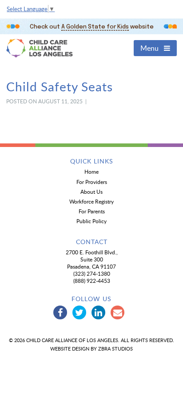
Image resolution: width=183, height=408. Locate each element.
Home (91, 171)
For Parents (92, 211)
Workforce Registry (91, 201)
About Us (91, 191)
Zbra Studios (115, 348)
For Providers (91, 181)
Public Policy (91, 220)
